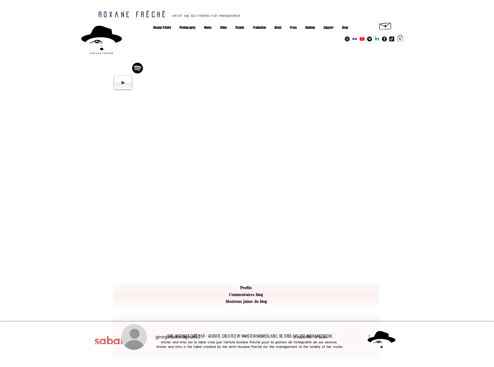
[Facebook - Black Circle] (384, 39)
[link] (400, 38)
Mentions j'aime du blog (246, 301)
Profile (246, 287)
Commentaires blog (246, 294)
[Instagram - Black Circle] (347, 39)
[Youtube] (362, 39)
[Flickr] (354, 39)
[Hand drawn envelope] (385, 25)
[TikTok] (391, 39)
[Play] (123, 82)
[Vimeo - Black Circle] (369, 39)
